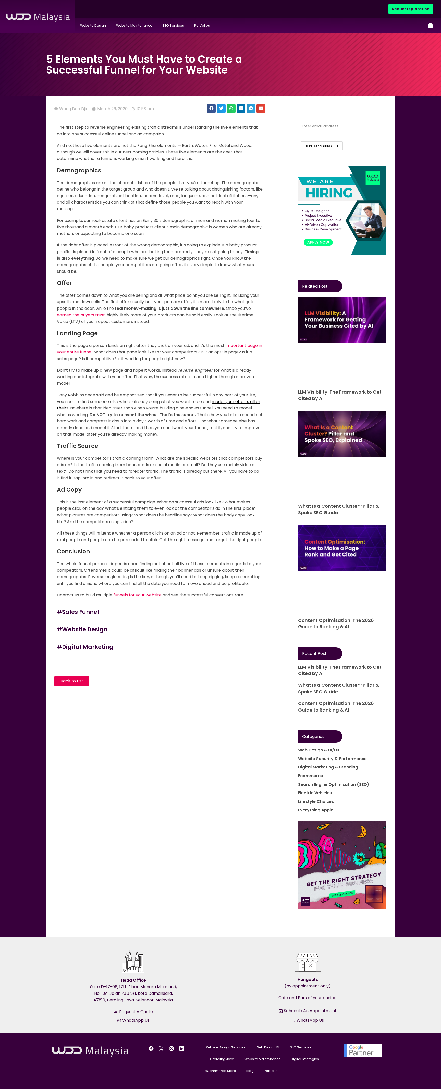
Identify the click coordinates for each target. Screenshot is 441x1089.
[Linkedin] (182, 1049)
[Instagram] (171, 1049)
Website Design (93, 25)
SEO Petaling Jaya (219, 1059)
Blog (250, 1071)
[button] (211, 108)
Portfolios (202, 25)
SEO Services (173, 25)
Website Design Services (225, 1047)
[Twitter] (161, 1049)
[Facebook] (151, 1049)
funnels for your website (137, 595)
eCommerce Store (220, 1071)
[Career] (430, 25)
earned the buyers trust (81, 315)
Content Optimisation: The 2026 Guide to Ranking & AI (336, 623)
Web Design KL (268, 1047)
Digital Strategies (305, 1059)
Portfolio (271, 1071)
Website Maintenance (134, 25)
